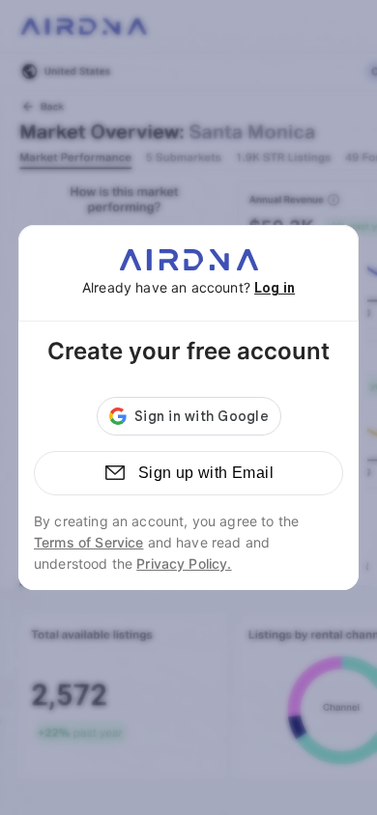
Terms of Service (88, 542)
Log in (274, 287)
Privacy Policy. (183, 563)
